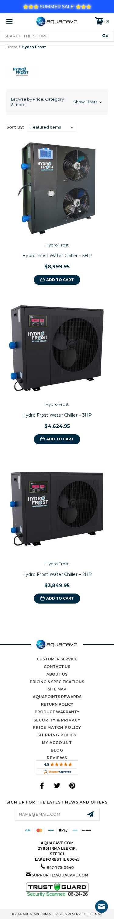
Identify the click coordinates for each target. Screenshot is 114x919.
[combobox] (57, 36)
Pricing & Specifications (57, 682)
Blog (57, 750)
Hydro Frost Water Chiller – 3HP (57, 415)
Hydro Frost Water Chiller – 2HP (57, 574)
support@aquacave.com (60, 875)
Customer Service (57, 659)
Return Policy (57, 704)
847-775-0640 (60, 867)
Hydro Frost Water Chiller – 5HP (57, 255)
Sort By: (15, 127)
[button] (57, 102)
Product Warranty (57, 712)
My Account (57, 742)
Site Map (57, 689)
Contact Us (57, 666)
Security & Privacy (57, 720)
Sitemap (95, 914)
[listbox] (51, 127)
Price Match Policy (57, 727)
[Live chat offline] (101, 906)
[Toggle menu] (16, 21)
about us (57, 674)
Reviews (57, 758)
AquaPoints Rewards (57, 696)
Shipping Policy (57, 735)
